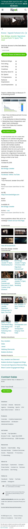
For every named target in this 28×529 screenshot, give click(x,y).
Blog (18, 448)
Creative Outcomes (18, 450)
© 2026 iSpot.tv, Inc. (6, 516)
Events (3, 453)
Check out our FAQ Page (16, 221)
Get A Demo (6, 391)
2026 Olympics (19, 438)
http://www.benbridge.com (10, 195)
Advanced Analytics (7, 424)
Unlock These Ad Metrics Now (14, 54)
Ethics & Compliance (7, 518)
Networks (17, 405)
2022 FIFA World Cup (7, 438)
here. (2, 504)
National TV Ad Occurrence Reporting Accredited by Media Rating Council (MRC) (15, 493)
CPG (22, 407)
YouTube (17, 175)
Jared (3, 347)
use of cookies (4, 527)
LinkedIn (3, 481)
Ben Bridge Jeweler (7, 169)
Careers (20, 465)
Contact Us (14, 467)
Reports (3, 448)
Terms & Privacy (18, 516)
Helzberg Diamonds (8, 349)
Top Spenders (12, 433)
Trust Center (17, 518)
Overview (4, 405)
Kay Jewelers (5, 341)
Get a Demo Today (9, 131)
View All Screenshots (8, 246)
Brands (11, 405)
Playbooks (10, 453)
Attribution (15, 422)
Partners (22, 467)
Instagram (11, 481)
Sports (18, 407)
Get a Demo (5, 470)
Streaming (11, 407)
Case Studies (12, 448)
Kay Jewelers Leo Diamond (10, 359)
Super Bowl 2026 (17, 436)
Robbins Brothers (7, 352)
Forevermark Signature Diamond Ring (14, 365)
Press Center (5, 467)
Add (8, 210)
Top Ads (3, 433)
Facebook (4, 175)
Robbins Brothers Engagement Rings (13, 362)
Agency (3, 407)
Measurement (5, 422)
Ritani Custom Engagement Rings (12, 368)
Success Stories (6, 450)
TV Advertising (5, 455)
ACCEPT (11, 527)
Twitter (10, 175)
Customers (13, 465)
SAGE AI (17, 410)
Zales (3, 344)
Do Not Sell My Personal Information (11, 507)
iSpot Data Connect (7, 410)
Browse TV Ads (5, 436)
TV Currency (19, 453)
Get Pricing (13, 470)
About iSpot (4, 465)
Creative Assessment (15, 419)
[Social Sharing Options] (2, 29)
